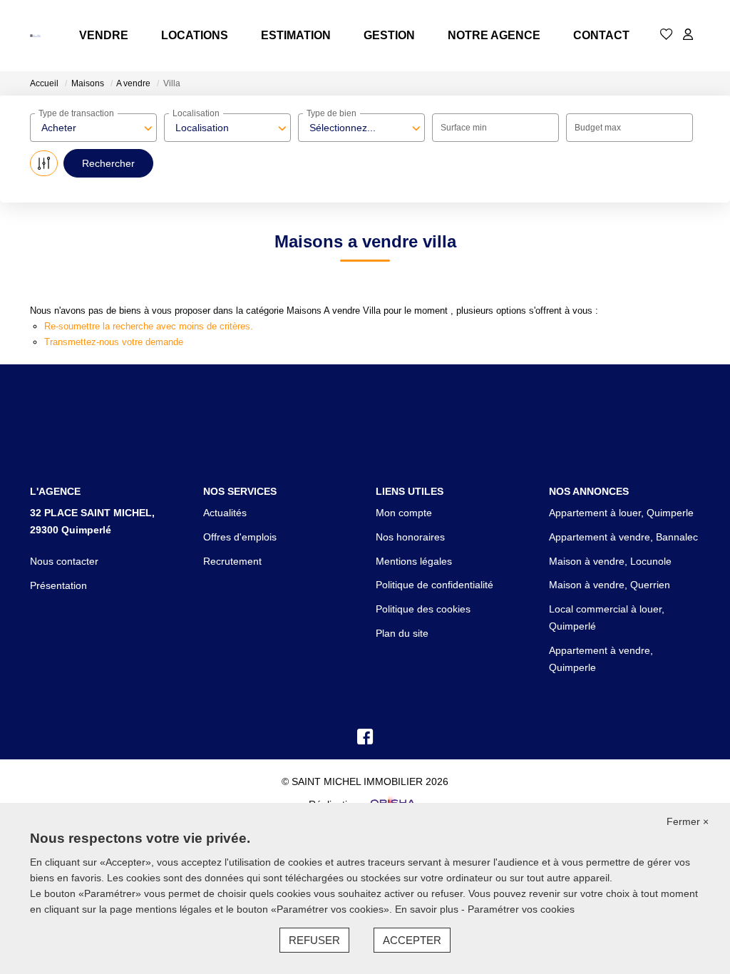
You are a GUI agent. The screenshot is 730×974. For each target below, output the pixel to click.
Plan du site (402, 633)
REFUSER (314, 940)
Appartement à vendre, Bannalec (623, 537)
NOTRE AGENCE (494, 35)
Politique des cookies (423, 609)
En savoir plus (428, 909)
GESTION (389, 35)
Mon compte (404, 512)
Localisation (196, 113)
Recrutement (232, 561)
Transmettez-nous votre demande (113, 342)
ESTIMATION (296, 35)
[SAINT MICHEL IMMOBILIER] (35, 35)
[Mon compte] (688, 35)
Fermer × (688, 821)
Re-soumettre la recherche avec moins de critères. (148, 326)
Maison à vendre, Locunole (610, 561)
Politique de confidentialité (434, 584)
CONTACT (601, 35)
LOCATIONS (194, 35)
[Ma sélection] (666, 35)
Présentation (58, 585)
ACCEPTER (412, 940)
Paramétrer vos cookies (521, 909)
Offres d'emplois (240, 537)
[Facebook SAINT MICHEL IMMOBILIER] (365, 740)
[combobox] (93, 127)
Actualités (225, 512)
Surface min (464, 128)
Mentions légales (414, 561)
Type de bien (331, 113)
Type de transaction (76, 113)
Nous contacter (64, 561)
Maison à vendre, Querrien (609, 584)
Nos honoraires (410, 537)
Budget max (598, 128)
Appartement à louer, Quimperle (621, 512)
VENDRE (103, 35)
